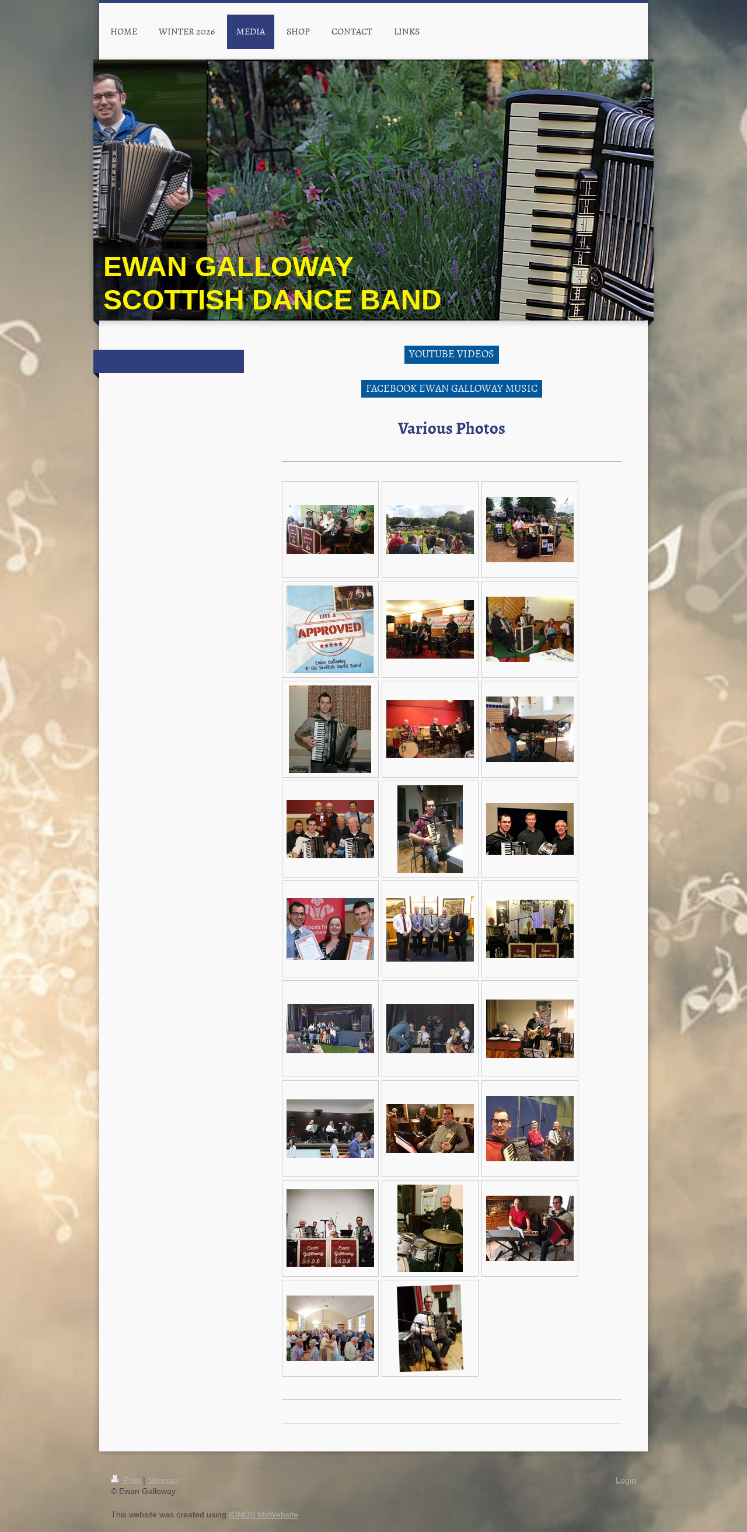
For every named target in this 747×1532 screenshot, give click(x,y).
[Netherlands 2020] (530, 1029)
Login (626, 1480)
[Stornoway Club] (430, 629)
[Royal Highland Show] (330, 1028)
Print (132, 1480)
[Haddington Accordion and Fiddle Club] (330, 529)
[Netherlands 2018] (430, 1128)
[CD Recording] (330, 829)
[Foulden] (330, 1328)
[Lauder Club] (530, 629)
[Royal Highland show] (530, 529)
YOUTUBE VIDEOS (451, 353)
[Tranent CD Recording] (530, 929)
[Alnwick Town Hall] (430, 1228)
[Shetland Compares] (430, 929)
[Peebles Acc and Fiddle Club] (530, 829)
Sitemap (163, 1480)
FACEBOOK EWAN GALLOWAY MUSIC (451, 388)
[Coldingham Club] (430, 729)
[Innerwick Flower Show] (430, 529)
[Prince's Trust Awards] (330, 929)
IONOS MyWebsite (263, 1514)
